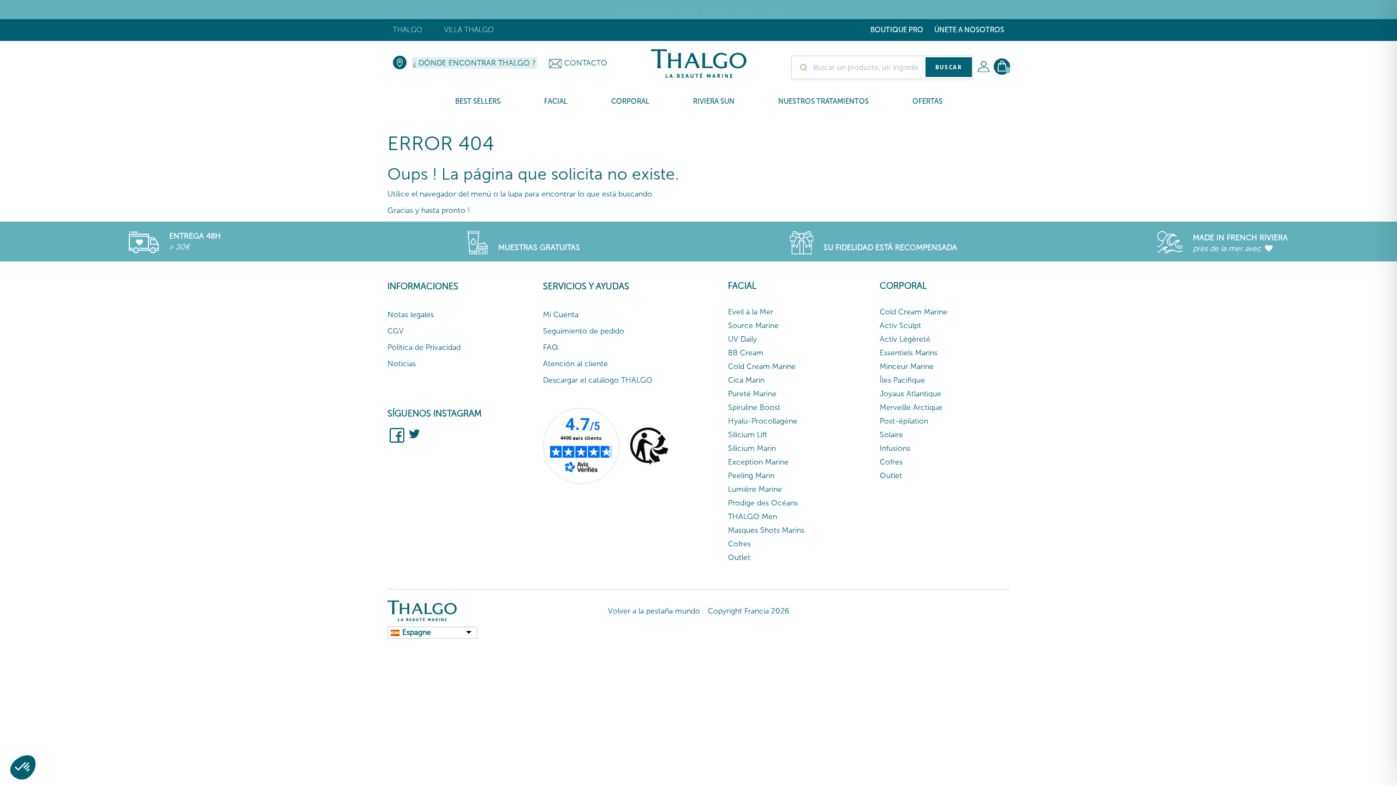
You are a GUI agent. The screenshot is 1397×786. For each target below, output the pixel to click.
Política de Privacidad (424, 347)
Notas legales (410, 314)
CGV (395, 331)
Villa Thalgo (469, 30)
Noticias (401, 363)
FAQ (550, 347)
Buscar (948, 67)
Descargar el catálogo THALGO (598, 380)
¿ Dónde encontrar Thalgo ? (474, 63)
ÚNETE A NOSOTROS (969, 30)
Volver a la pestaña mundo (654, 611)
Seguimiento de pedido (583, 331)
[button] (23, 767)
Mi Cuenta (560, 314)
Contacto (585, 63)
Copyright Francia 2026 (748, 611)
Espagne (416, 632)
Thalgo (407, 30)
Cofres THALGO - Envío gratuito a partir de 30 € (698, 10)
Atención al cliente (575, 363)
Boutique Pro (896, 30)
